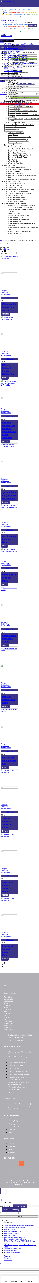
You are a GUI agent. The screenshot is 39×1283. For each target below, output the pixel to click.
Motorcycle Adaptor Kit (16, 105)
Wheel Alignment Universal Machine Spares (19, 189)
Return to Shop (20, 1206)
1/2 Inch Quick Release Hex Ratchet (9, 307)
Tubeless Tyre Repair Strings (18, 139)
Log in (24, 97)
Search (20, 1216)
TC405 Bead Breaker (15, 56)
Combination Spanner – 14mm (9, 577)
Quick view (5, 292)
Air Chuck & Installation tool (17, 147)
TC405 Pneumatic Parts (16, 64)
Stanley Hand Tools (10, 80)
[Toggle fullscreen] (19, 1270)
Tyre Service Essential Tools (17, 157)
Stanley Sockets (13, 84)
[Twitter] (13, 1163)
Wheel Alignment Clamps (16, 197)
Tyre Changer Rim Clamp (16, 123)
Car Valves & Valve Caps (16, 167)
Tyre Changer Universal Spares (14, 101)
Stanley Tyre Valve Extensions (18, 86)
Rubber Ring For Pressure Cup (18, 215)
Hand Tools (12, 94)
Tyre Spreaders (13, 159)
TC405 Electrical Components (18, 58)
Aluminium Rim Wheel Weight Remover (21, 205)
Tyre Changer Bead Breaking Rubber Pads (22, 111)
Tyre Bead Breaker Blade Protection (20, 107)
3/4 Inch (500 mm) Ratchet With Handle (9, 495)
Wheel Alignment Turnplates (18, 199)
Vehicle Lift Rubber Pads (12, 181)
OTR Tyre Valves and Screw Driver (20, 169)
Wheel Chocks (13, 161)
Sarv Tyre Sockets (14, 82)
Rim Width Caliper (14, 213)
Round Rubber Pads (15, 185)
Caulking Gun (12, 90)
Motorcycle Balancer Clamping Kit (20, 207)
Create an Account (25, 83)
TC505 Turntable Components (18, 78)
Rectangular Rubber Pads (17, 183)
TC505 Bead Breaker (15, 70)
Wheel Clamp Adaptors (16, 201)
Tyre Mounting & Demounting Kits (20, 155)
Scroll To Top (4, 1263)
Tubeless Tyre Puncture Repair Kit (19, 137)
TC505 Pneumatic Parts (16, 76)
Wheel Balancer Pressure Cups (18, 219)
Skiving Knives (13, 135)
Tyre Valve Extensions (15, 173)
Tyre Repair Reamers (15, 143)
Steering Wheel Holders (16, 195)
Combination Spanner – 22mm (9, 638)
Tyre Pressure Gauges (11, 129)
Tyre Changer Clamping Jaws (18, 113)
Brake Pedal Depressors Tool (18, 191)
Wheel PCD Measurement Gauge (19, 231)
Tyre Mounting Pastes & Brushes (15, 127)
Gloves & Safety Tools (15, 92)
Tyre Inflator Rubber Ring (17, 153)
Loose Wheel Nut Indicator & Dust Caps (21, 149)
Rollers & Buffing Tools (16, 133)
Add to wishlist (6, 294)
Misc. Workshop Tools (16, 96)
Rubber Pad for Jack (15, 187)
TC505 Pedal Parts (14, 74)
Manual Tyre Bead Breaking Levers (20, 103)
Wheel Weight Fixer (15, 233)
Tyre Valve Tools (9, 165)
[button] (9, 298)
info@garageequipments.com (13, 19)
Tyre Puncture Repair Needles (18, 141)
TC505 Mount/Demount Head (18, 72)
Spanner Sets (12, 99)
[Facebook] (6, 1163)
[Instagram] (21, 1163)
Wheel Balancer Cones (15, 217)
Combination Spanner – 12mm (9, 539)
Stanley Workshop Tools (12, 89)
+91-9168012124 (8, 17)
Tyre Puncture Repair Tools (13, 131)
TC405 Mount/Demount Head (18, 60)
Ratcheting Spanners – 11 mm (9, 760)
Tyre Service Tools (10, 145)
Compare (4, 290)
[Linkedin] (28, 1163)
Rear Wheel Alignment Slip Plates (19, 193)
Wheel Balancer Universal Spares (15, 203)
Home (2, 240)
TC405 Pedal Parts (14, 62)
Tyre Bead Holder (14, 109)
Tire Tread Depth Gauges (16, 151)
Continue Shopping (11, 1209)
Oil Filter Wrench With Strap (9, 699)
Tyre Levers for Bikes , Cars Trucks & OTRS (19, 125)
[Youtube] (6, 1169)
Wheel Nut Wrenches (15, 163)
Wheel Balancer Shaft (15, 221)
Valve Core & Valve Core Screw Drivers (21, 179)
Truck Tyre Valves (14, 171)
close (2, 42)
